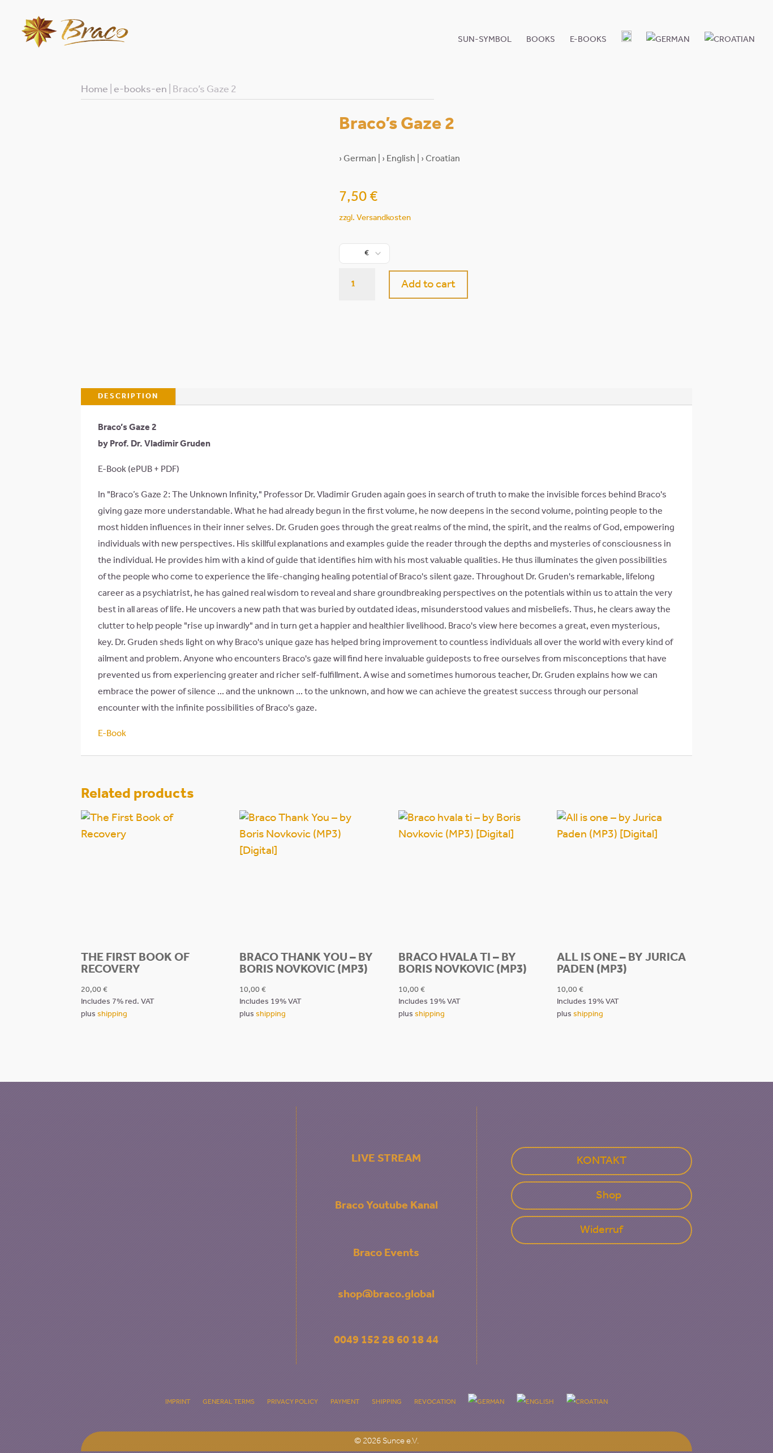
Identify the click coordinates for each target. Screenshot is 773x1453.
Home (94, 89)
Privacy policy (292, 1401)
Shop (608, 1195)
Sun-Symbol (485, 40)
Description (128, 396)
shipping (112, 1014)
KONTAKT (601, 1161)
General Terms (229, 1401)
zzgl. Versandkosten (375, 218)
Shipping (387, 1401)
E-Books (588, 40)
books (540, 40)
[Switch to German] (668, 47)
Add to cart (428, 284)
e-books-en (140, 89)
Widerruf (601, 1230)
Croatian (443, 158)
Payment (344, 1401)
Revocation (435, 1401)
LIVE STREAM (386, 1159)
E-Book (112, 733)
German (359, 158)
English (400, 158)
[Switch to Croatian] (730, 47)
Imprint (177, 1401)
